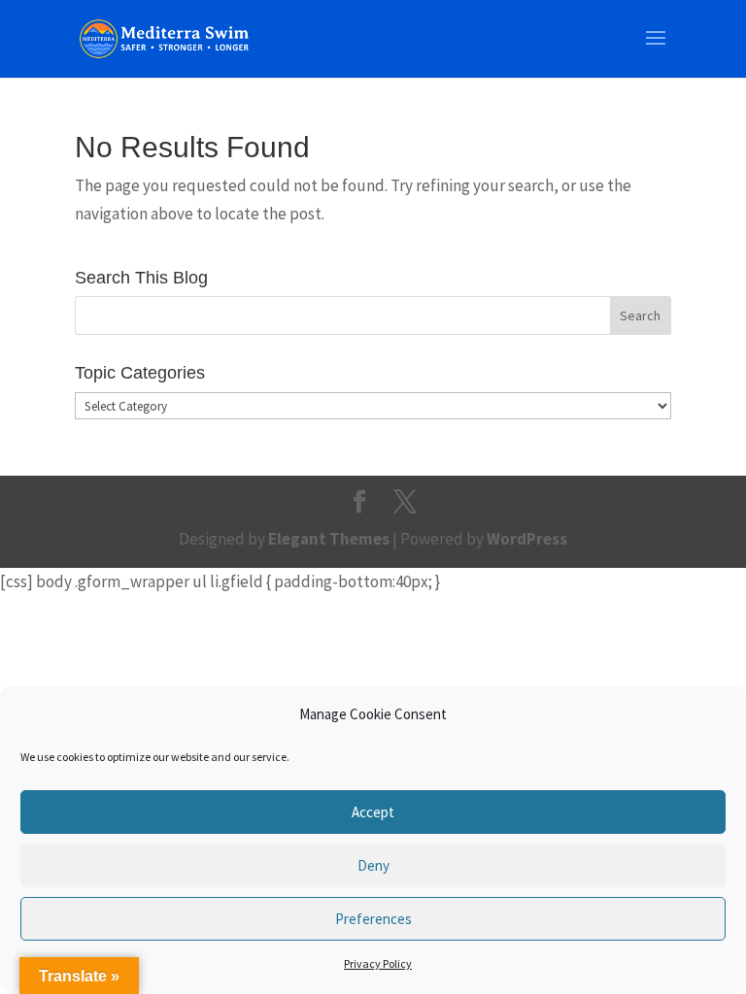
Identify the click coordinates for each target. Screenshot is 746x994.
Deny (373, 865)
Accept (373, 812)
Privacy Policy (378, 963)
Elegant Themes (329, 538)
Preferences (373, 919)
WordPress (527, 538)
